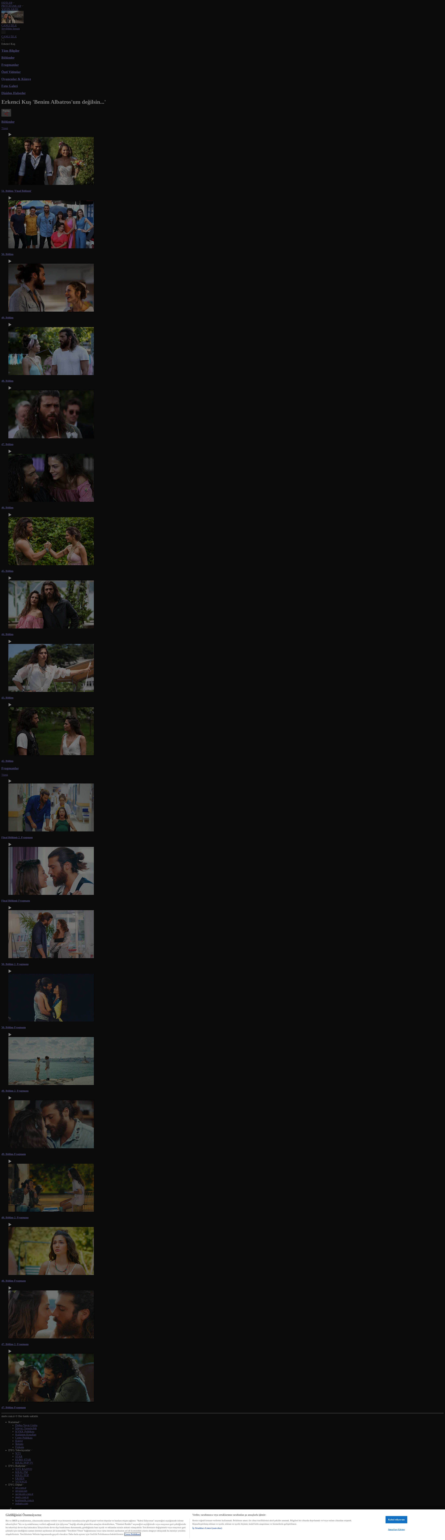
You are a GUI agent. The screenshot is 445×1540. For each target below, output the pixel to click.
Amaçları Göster (396, 1529)
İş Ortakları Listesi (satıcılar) (207, 1528)
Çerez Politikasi (132, 1534)
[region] (222, 1524)
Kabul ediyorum (396, 1519)
